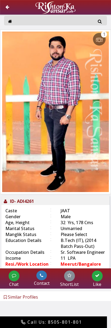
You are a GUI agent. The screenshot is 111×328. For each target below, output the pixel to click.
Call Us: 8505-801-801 (54, 322)
